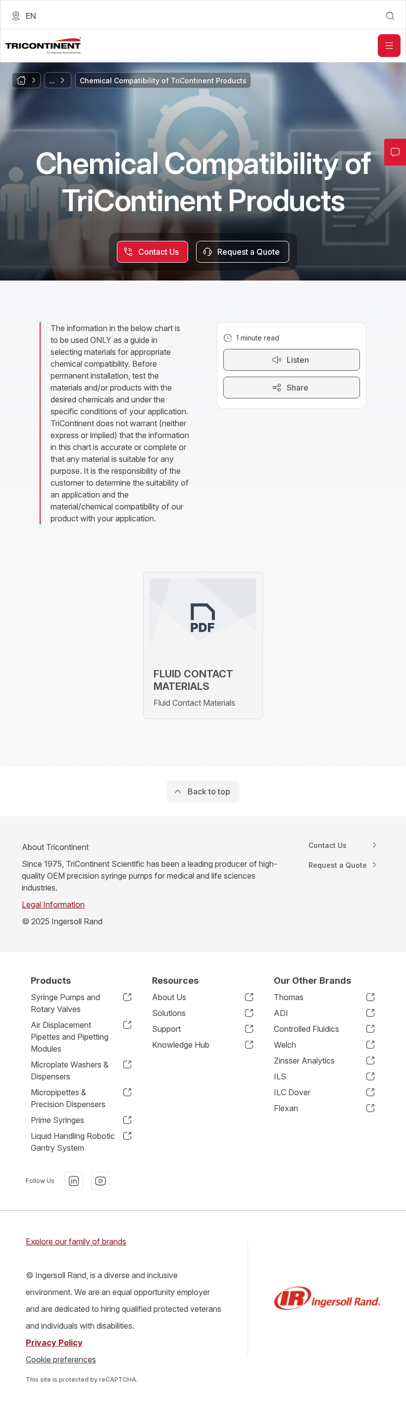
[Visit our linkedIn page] (73, 1181)
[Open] (389, 45)
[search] (390, 15)
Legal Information (53, 904)
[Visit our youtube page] (100, 1181)
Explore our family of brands (76, 1241)
